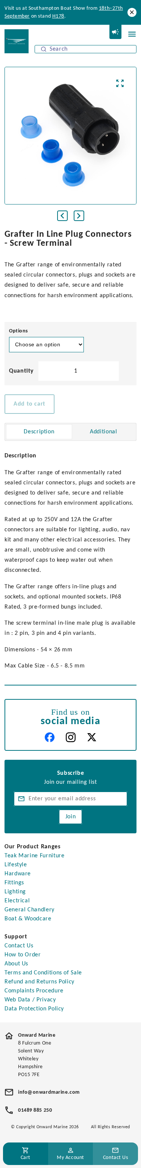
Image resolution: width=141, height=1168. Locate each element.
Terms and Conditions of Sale (43, 973)
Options (18, 331)
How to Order (23, 955)
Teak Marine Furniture (34, 856)
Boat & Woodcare (28, 919)
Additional (103, 432)
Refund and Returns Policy (39, 982)
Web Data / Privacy (30, 1000)
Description (39, 432)
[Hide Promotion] (131, 12)
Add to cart (29, 404)
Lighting (15, 892)
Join (70, 817)
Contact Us (19, 946)
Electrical (17, 901)
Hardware (18, 874)
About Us (16, 964)
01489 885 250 (35, 1110)
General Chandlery (30, 910)
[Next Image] (79, 215)
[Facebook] (49, 737)
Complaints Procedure (34, 991)
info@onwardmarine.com (49, 1092)
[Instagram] (70, 737)
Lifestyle (16, 865)
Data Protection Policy (34, 1009)
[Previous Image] (62, 215)
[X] (91, 737)
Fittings (14, 883)
